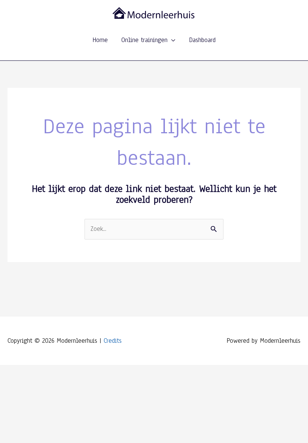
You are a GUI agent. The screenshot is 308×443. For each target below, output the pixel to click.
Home (100, 40)
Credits (113, 340)
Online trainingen (144, 40)
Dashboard (202, 40)
